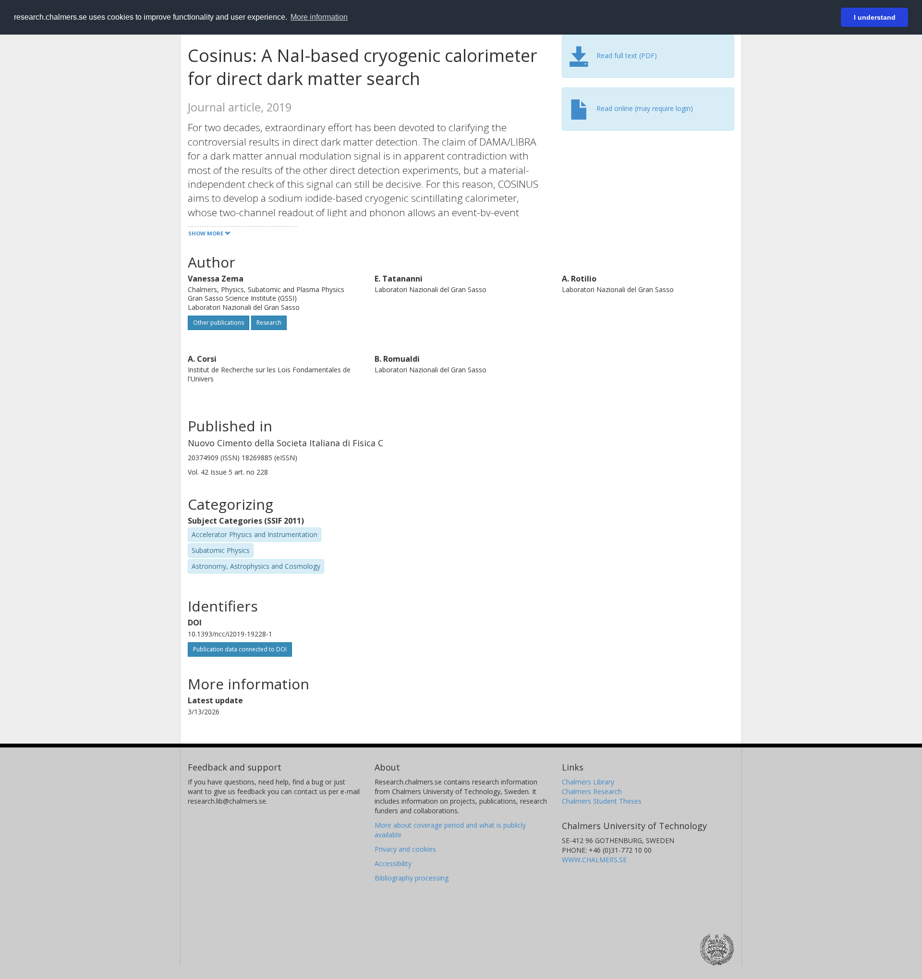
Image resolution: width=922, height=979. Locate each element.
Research (268, 322)
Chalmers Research (592, 791)
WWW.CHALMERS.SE (594, 859)
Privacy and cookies (405, 849)
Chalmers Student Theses (602, 801)
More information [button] (319, 17)
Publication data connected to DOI (240, 649)
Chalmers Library (588, 781)
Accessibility (393, 863)
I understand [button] (875, 17)
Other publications (218, 322)
